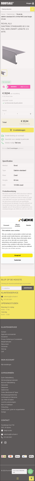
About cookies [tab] (17, 225)
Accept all (17, 255)
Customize (17, 260)
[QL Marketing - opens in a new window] (25, 220)
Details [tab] (28, 225)
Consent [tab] (6, 225)
